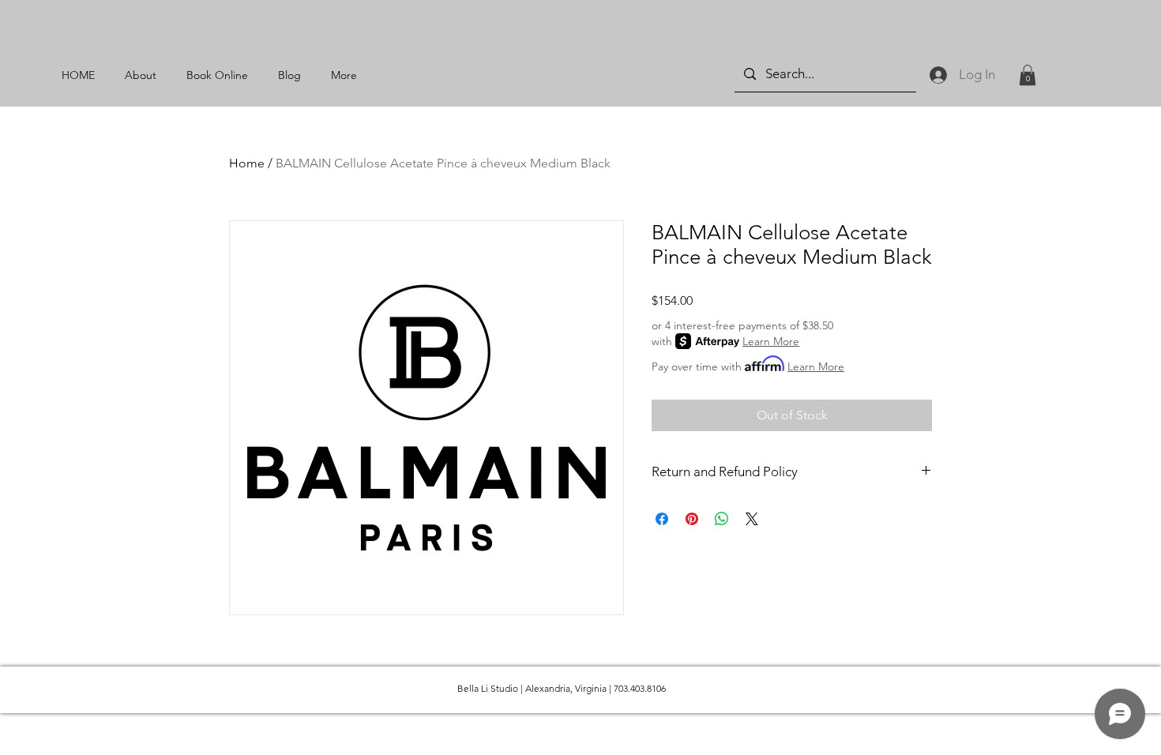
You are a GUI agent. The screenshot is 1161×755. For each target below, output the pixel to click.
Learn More (770, 341)
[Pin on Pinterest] (691, 518)
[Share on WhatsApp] (721, 518)
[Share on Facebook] (661, 518)
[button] (1027, 75)
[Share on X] (751, 518)
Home (247, 163)
